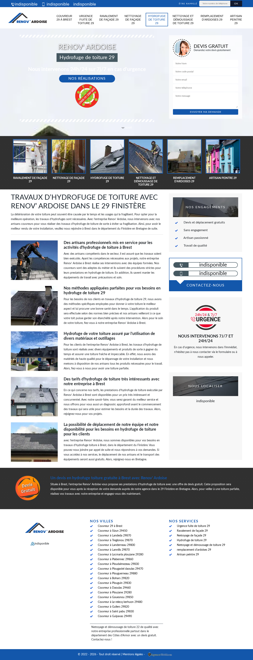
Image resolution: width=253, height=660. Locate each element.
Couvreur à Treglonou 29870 (115, 540)
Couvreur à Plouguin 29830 (114, 583)
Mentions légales (133, 654)
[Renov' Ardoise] (27, 17)
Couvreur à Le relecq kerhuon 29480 (120, 602)
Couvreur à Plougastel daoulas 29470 (120, 568)
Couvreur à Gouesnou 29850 (115, 597)
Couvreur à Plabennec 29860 (115, 559)
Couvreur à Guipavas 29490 (115, 616)
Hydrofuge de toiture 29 (157, 19)
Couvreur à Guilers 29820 (113, 606)
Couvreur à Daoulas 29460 (114, 587)
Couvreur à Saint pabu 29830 (116, 611)
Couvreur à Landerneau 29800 (116, 545)
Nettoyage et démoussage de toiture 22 (115, 627)
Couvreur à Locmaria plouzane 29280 (120, 554)
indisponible (26, 4)
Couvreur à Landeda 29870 (114, 535)
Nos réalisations (87, 78)
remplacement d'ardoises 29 (212, 17)
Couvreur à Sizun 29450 (112, 531)
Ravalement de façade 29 (109, 17)
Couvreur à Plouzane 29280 (115, 592)
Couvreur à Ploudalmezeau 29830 (118, 564)
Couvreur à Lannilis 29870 (114, 549)
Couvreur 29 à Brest (64, 17)
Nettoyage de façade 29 (133, 19)
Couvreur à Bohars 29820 (113, 578)
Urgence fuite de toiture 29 (86, 19)
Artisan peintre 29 (236, 19)
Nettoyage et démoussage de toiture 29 (183, 19)
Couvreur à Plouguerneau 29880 (117, 573)
